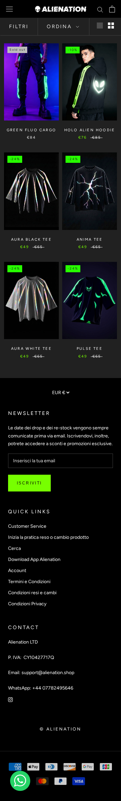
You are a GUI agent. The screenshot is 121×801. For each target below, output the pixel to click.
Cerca (14, 548)
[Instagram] (10, 699)
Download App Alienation (34, 559)
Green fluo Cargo (31, 130)
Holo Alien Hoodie (89, 130)
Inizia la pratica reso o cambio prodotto (48, 537)
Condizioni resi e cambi (32, 593)
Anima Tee (90, 239)
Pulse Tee (90, 348)
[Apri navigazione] (9, 9)
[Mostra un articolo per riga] (100, 25)
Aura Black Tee (31, 239)
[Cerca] (100, 9)
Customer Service (27, 526)
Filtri (19, 26)
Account (17, 570)
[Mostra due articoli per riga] (111, 25)
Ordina (60, 26)
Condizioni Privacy (27, 604)
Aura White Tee (31, 348)
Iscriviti (29, 483)
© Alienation (60, 729)
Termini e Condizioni (29, 581)
